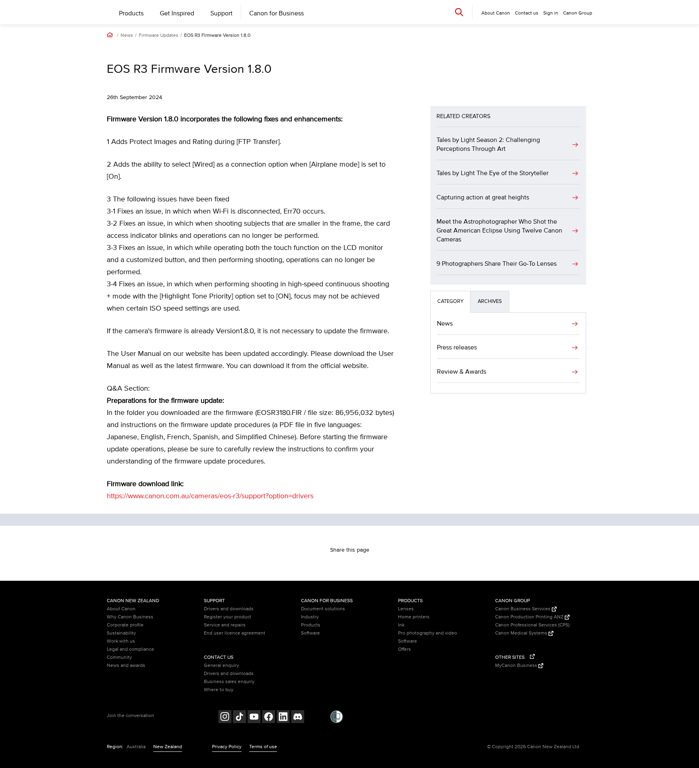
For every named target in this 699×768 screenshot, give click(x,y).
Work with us (121, 641)
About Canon (121, 609)
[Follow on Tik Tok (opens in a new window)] (239, 717)
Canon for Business (276, 13)
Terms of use (263, 747)
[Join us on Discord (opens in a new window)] (297, 717)
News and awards (126, 665)
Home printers (414, 617)
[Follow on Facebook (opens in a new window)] (268, 717)
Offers (404, 649)
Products (131, 13)
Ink (401, 625)
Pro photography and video (427, 633)
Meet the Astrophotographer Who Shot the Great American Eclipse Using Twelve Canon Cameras (499, 230)
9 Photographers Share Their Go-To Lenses (496, 264)
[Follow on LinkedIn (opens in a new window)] (283, 717)
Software (310, 633)
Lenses (406, 609)
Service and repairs (225, 625)
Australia (136, 747)
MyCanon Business (516, 665)
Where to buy (218, 690)
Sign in (550, 13)
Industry (310, 617)
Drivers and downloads (229, 609)
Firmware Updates (158, 35)
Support (221, 13)
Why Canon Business (130, 617)
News (127, 35)
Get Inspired (177, 13)
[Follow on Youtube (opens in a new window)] (254, 717)
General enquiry (221, 665)
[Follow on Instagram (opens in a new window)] (224, 717)
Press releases (457, 347)
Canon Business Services (523, 609)
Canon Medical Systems (522, 633)
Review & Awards (461, 372)
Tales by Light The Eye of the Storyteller (492, 173)
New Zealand (167, 747)
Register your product (227, 617)
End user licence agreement (234, 633)
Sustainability (121, 633)
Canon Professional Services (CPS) (532, 625)
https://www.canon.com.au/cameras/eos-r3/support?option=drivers (210, 496)
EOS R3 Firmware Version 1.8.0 (217, 35)
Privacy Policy (226, 747)
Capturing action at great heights (482, 197)
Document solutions (323, 609)
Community (119, 657)
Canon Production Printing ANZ (530, 617)
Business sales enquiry (229, 682)
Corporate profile (125, 625)
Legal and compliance (130, 649)
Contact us (526, 13)
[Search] (459, 12)
